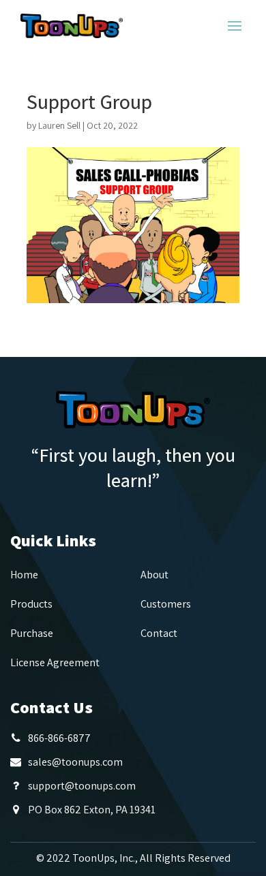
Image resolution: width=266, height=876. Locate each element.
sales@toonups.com (75, 762)
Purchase (31, 633)
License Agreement (55, 662)
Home (24, 574)
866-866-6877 (59, 738)
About (154, 574)
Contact (159, 633)
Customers (166, 604)
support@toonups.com (82, 786)
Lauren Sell (59, 125)
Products (31, 604)
